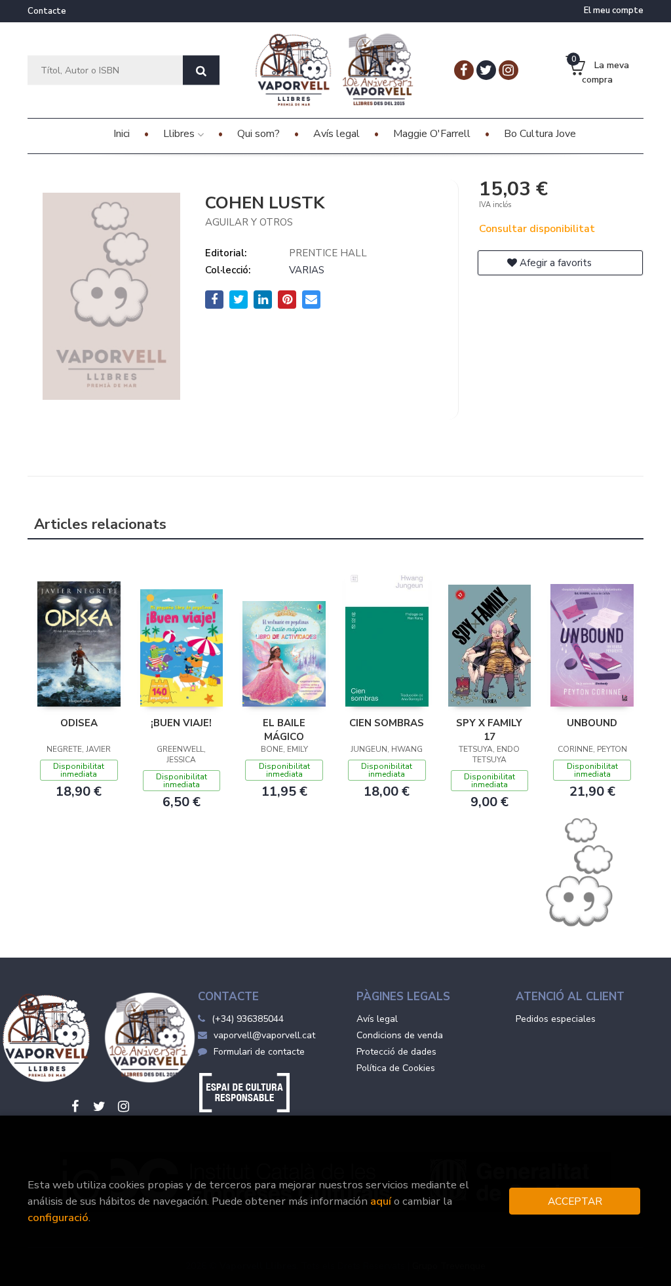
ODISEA (79, 723)
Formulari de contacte (259, 1051)
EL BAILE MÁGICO (284, 729)
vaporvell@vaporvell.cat (264, 1035)
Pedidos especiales (556, 1019)
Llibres (180, 134)
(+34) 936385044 (248, 1019)
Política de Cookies (395, 1068)
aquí (380, 1201)
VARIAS (306, 270)
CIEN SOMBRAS (386, 723)
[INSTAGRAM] (508, 70)
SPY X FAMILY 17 (489, 729)
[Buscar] (201, 70)
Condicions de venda (399, 1035)
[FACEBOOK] (464, 70)
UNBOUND (592, 723)
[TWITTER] (486, 70)
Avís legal (377, 1019)
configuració (58, 1217)
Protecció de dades (396, 1051)
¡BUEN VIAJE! (181, 723)
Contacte (47, 11)
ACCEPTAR (575, 1201)
